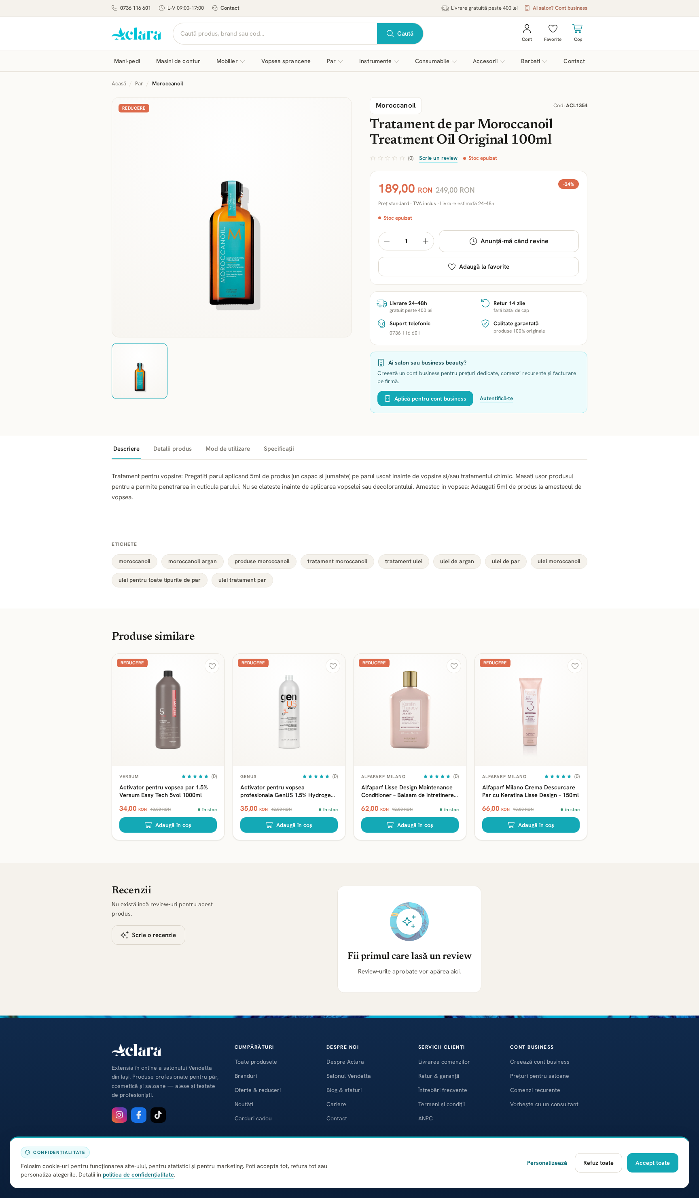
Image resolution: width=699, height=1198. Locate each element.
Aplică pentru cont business (430, 398)
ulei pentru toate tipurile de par (160, 579)
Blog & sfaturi (344, 1090)
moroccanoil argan (192, 561)
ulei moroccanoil (559, 561)
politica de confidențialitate (138, 1174)
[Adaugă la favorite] (212, 666)
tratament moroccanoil (337, 561)
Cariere (336, 1104)
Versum (129, 776)
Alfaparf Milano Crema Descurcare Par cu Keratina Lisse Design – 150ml (530, 791)
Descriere (126, 449)
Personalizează (547, 1162)
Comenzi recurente (535, 1090)
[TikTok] (158, 1115)
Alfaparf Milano (383, 776)
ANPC (425, 1118)
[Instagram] (119, 1115)
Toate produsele (256, 1061)
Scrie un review (438, 157)
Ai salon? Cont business (560, 7)
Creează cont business (540, 1061)
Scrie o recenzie (154, 935)
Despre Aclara (345, 1061)
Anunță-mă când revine (515, 241)
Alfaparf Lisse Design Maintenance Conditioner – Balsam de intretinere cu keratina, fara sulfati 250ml (407, 791)
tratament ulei (403, 561)
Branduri (246, 1075)
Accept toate (652, 1162)
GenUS (248, 776)
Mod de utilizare (227, 449)
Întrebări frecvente (442, 1090)
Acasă (119, 83)
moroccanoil (134, 561)
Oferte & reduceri (258, 1090)
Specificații (279, 449)
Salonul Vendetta (348, 1075)
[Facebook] (138, 1115)
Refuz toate (598, 1162)
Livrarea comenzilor (444, 1061)
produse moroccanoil (262, 561)
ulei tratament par (242, 579)
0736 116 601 (135, 7)
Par (139, 83)
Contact (229, 7)
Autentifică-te (496, 398)
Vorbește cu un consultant (544, 1104)
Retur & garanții (438, 1075)
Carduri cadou (253, 1118)
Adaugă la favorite (484, 267)
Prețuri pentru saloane (539, 1075)
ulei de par (506, 561)
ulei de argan (457, 561)
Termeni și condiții (441, 1104)
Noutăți (244, 1104)
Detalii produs (172, 449)
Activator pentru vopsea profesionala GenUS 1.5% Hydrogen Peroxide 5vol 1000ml (287, 791)
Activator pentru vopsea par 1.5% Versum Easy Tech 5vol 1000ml (163, 791)
